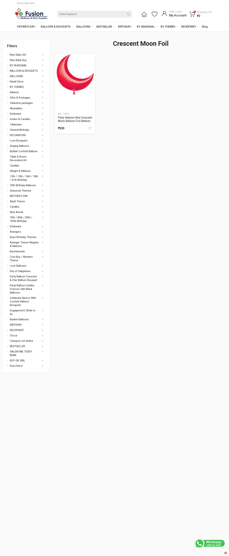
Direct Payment (26, 3)
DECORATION (18, 135)
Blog (205, 26)
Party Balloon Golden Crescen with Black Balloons (22, 289)
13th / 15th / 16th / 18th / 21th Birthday (24, 178)
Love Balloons (18, 265)
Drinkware (15, 113)
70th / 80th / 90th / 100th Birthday (21, 219)
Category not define (21, 340)
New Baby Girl (18, 54)
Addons (14, 92)
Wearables (16, 108)
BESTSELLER (104, 26)
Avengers (15, 231)
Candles (14, 165)
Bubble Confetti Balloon (24, 151)
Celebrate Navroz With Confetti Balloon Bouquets (23, 301)
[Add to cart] (89, 128)
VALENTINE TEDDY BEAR (21, 353)
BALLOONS (83, 26)
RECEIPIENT (188, 26)
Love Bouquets (19, 140)
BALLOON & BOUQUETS (55, 26)
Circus (13, 335)
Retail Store (16, 81)
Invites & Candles (20, 119)
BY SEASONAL (146, 26)
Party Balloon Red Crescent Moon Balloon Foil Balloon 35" (75, 119)
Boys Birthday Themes (23, 237)
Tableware (16, 124)
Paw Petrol (16, 366)
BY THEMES (168, 26)
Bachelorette (17, 251)
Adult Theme (17, 201)
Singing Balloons (19, 146)
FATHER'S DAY (26, 26)
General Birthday (19, 129)
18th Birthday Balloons (23, 185)
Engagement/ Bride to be (22, 312)
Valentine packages (21, 103)
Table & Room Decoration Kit (18, 158)
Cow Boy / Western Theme (21, 258)
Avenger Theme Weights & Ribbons (24, 244)
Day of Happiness (20, 271)
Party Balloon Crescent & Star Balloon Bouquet (23, 278)
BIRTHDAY (124, 26)
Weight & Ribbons (20, 171)
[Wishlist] (154, 14)
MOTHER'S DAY (19, 196)
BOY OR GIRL (17, 360)
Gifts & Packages (20, 97)
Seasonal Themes (20, 190)
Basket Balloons (19, 319)
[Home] (144, 14)
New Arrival (16, 212)
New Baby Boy (18, 60)
